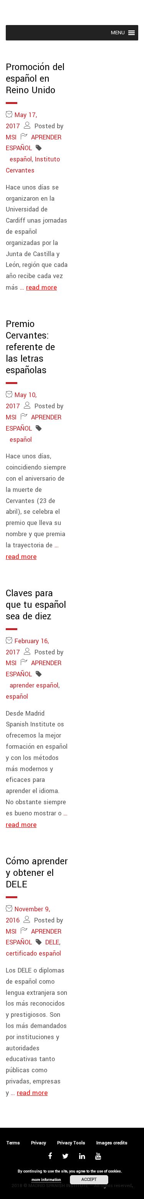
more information (46, 1179)
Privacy (38, 1143)
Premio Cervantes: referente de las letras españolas (30, 347)
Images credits (111, 1143)
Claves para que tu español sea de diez (36, 605)
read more (41, 287)
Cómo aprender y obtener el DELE (37, 873)
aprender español (34, 685)
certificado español (33, 953)
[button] (118, 32)
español (21, 159)
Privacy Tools (71, 1143)
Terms (13, 1143)
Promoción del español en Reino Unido (35, 79)
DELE (52, 942)
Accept (89, 1179)
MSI (11, 137)
